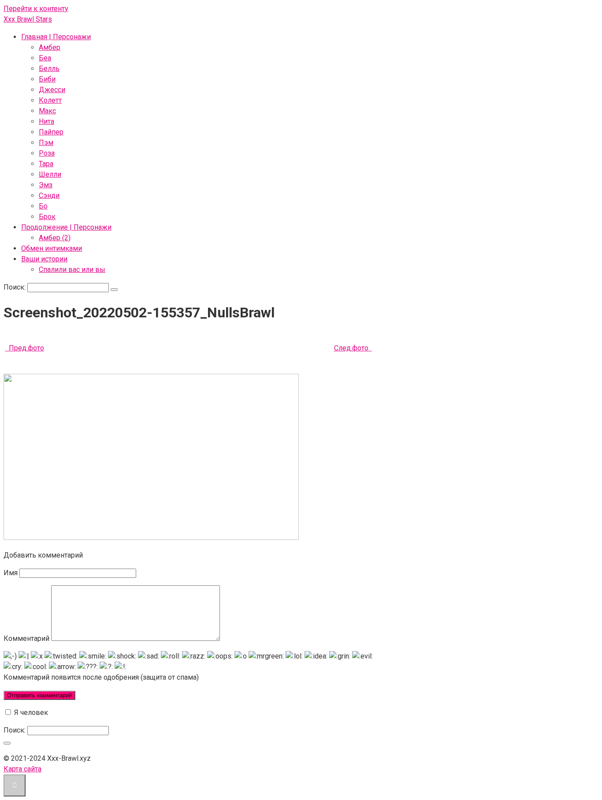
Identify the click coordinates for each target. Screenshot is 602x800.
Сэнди (49, 195)
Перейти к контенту (36, 8)
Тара (46, 164)
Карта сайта (22, 769)
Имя (11, 573)
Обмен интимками (51, 248)
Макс (47, 111)
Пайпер (51, 132)
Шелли (50, 174)
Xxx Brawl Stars (28, 19)
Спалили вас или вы (72, 269)
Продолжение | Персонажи (66, 227)
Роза (47, 153)
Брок (47, 216)
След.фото (353, 348)
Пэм (46, 142)
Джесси (52, 90)
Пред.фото (24, 348)
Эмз (45, 185)
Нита (46, 121)
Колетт (50, 100)
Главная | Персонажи (56, 37)
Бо (43, 206)
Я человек (30, 712)
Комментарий (26, 638)
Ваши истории (44, 259)
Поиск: (15, 287)
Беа (45, 58)
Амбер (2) (55, 238)
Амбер (49, 47)
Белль (49, 68)
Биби (47, 79)
